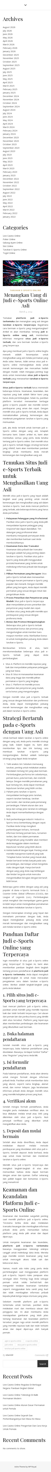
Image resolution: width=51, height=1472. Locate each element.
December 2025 (11, 54)
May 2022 (8, 202)
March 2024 (8, 127)
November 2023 (11, 140)
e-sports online (32, 1341)
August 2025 (9, 68)
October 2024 (10, 103)
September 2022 (11, 189)
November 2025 (11, 58)
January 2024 (9, 133)
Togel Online (9, 253)
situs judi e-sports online (27, 1345)
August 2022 (9, 192)
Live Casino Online (11, 235)
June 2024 (8, 116)
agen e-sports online (13, 1341)
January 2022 (9, 216)
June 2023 (8, 158)
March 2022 (8, 209)
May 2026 (8, 37)
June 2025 (8, 75)
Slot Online (8, 246)
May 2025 (8, 78)
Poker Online (9, 239)
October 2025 (10, 61)
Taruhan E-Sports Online (15, 249)
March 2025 (8, 85)
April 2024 (8, 123)
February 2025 (10, 89)
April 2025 (8, 82)
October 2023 (10, 144)
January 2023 (9, 175)
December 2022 (11, 178)
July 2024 (7, 113)
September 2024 (11, 106)
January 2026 (9, 51)
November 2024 (11, 99)
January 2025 (9, 92)
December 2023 (11, 137)
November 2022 (11, 182)
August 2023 (9, 151)
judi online (9, 1345)
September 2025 (11, 65)
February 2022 (10, 213)
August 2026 (9, 27)
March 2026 (8, 44)
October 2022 (10, 185)
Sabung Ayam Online (13, 242)
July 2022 (7, 196)
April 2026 (8, 40)
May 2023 (8, 161)
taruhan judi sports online (15, 1348)
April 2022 (8, 206)
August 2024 (9, 109)
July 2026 (7, 30)
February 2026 (10, 47)
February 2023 (10, 171)
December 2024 (11, 96)
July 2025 (7, 72)
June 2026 (8, 34)
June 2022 (8, 199)
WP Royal (32, 1466)
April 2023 (8, 165)
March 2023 (8, 168)
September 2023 (11, 147)
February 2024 (10, 130)
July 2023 (7, 154)
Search (43, 1363)
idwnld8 (9, 1355)
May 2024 (8, 120)
